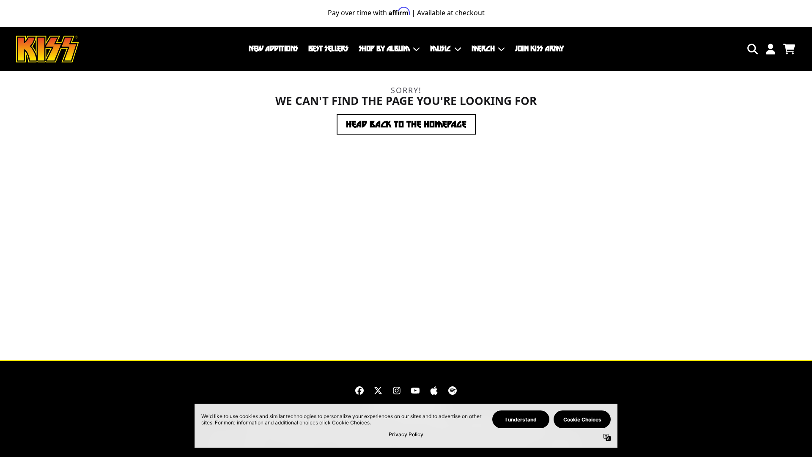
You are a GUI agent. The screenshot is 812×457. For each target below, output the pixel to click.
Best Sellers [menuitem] (328, 48)
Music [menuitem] (440, 48)
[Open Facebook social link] (359, 390)
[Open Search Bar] (752, 49)
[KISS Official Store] (47, 49)
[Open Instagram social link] (396, 390)
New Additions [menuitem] (273, 48)
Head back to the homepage (406, 124)
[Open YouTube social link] (415, 390)
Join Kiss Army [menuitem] (539, 48)
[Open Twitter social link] (378, 390)
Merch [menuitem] (483, 48)
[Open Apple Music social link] (434, 390)
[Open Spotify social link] (452, 390)
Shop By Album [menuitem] (384, 48)
